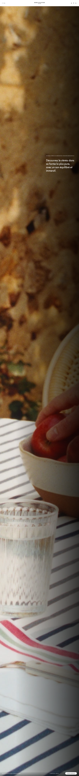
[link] (71, 3)
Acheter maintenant (71, 773)
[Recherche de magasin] (73, 3)
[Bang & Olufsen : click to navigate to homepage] (39, 3)
